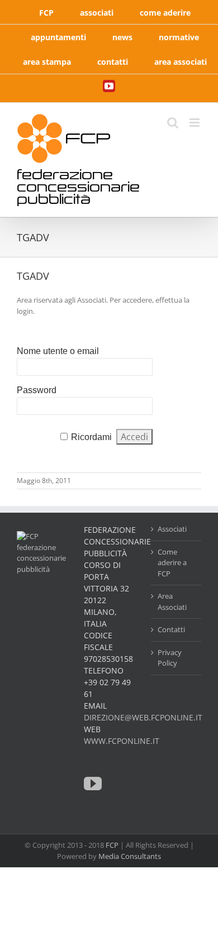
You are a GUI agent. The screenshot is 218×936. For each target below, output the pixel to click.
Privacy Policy (170, 657)
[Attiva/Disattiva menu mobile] (195, 122)
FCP (112, 845)
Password (36, 390)
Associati (172, 529)
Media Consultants (129, 856)
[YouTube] (93, 783)
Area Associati (172, 601)
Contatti (171, 629)
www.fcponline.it (121, 741)
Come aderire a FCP (172, 563)
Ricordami (91, 437)
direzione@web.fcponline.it (143, 717)
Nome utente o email (58, 351)
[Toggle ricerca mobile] (172, 122)
